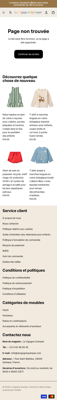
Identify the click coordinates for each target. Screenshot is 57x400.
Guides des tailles (12, 261)
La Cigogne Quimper (19, 387)
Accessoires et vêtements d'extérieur (22, 326)
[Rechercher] (10, 12)
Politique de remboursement (17, 283)
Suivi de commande (13, 256)
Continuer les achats (28, 54)
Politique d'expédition (14, 288)
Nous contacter (11, 223)
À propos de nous (12, 218)
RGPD (6, 250)
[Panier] (53, 12)
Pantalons (8, 315)
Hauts (6, 310)
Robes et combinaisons (14, 320)
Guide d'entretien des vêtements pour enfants (26, 234)
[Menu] (3, 12)
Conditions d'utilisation (14, 294)
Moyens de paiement (13, 245)
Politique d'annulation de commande (21, 240)
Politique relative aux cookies (18, 229)
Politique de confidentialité (16, 277)
